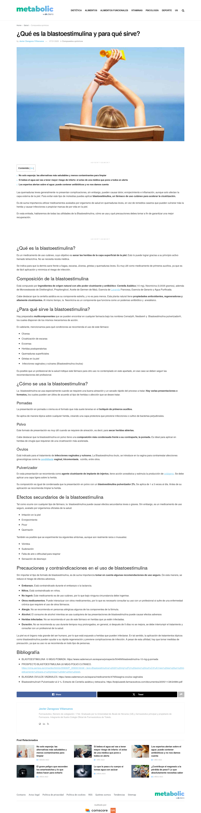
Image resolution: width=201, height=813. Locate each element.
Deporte (167, 10)
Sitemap (132, 794)
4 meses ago (43, 759)
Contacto (21, 794)
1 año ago (100, 759)
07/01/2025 (54, 41)
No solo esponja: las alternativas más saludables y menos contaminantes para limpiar (62, 175)
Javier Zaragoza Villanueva (31, 41)
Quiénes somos (103, 794)
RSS (90, 794)
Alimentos (91, 10)
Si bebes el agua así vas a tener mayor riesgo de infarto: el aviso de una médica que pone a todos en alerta (73, 179)
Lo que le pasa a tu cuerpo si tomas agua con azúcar (108, 768)
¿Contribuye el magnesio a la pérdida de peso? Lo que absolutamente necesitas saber (167, 769)
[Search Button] (183, 10)
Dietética (76, 10)
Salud (26, 25)
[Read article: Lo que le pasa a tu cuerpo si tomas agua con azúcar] (83, 771)
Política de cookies (76, 794)
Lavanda (115, 289)
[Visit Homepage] (35, 10)
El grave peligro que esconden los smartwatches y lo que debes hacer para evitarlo (52, 769)
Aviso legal (34, 794)
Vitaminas (136, 10)
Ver (31, 168)
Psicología (152, 10)
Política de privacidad (53, 794)
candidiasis (47, 459)
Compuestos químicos (40, 25)
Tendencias (119, 794)
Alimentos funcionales (114, 10)
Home (19, 25)
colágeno (169, 473)
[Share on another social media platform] (181, 694)
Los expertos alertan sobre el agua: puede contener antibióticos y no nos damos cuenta (64, 184)
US (176, 10)
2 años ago (43, 776)
